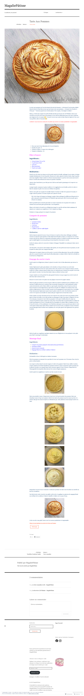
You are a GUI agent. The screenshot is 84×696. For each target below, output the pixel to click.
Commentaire (66, 613)
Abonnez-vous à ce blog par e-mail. (38, 658)
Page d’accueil (58, 623)
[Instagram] (60, 640)
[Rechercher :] (41, 626)
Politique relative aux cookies (33, 693)
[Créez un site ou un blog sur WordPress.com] (5, 626)
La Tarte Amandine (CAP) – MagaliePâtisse (43, 585)
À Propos (46, 12)
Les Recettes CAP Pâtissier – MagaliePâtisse (43, 590)
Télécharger (34, 526)
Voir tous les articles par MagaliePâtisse (27, 566)
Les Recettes (59, 12)
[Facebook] (56, 640)
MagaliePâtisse (15, 5)
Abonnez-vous (34, 672)
